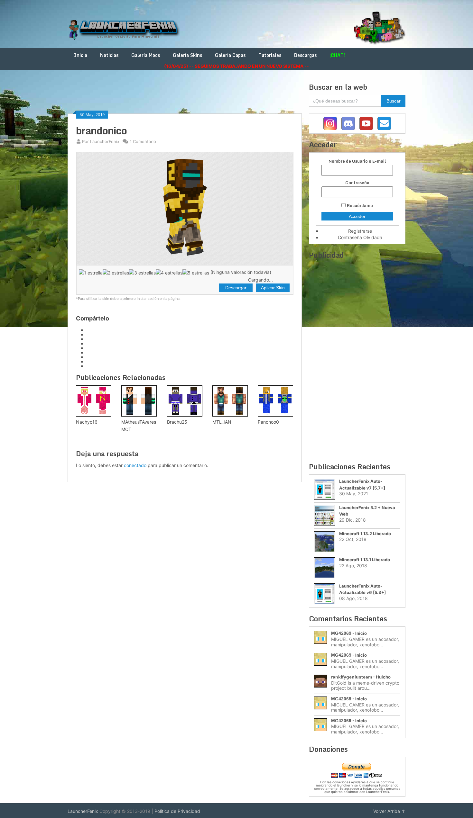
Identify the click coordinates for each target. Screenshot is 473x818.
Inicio (80, 55)
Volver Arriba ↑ (389, 811)
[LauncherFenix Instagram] (330, 123)
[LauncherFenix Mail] (384, 123)
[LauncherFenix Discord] (348, 123)
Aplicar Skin (273, 287)
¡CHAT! (337, 55)
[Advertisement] (185, 97)
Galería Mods (145, 55)
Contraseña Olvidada (360, 237)
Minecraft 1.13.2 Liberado (365, 533)
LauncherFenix (83, 811)
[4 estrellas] (169, 272)
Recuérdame (360, 205)
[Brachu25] (184, 401)
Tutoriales (269, 55)
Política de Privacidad (177, 811)
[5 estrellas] (195, 272)
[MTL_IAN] (230, 401)
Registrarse (360, 231)
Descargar (235, 287)
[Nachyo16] (93, 401)
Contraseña (357, 183)
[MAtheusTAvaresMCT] (139, 401)
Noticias (109, 55)
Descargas (305, 55)
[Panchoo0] (275, 401)
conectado (135, 465)
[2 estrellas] (116, 272)
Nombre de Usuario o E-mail (357, 161)
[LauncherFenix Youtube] (366, 123)
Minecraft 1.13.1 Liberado (364, 559)
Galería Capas (230, 55)
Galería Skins (187, 55)
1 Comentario (143, 141)
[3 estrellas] (142, 272)
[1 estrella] (91, 272)
